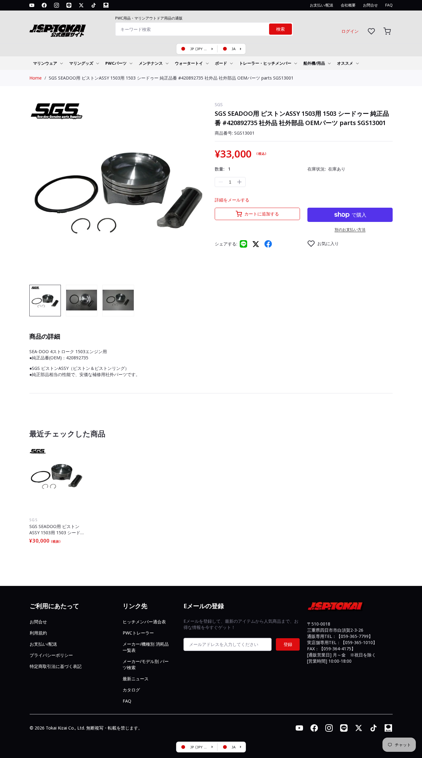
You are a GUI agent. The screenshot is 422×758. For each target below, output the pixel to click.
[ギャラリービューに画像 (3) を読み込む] (118, 300)
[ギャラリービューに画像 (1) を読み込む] (45, 300)
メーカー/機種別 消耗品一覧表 (146, 647)
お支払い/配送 (43, 644)
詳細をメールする (232, 200)
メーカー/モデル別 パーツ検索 (146, 664)
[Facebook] (268, 244)
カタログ (131, 690)
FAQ (127, 701)
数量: (222, 169)
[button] (387, 31)
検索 (280, 29)
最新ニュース (136, 679)
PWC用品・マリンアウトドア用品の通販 (149, 18)
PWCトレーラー (138, 633)
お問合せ (38, 622)
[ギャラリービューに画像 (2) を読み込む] (81, 300)
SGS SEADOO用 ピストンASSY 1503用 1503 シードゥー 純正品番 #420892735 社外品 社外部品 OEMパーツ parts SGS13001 (171, 78)
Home (35, 78)
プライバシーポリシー (51, 655)
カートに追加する (261, 214)
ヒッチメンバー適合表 (144, 622)
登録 (288, 644)
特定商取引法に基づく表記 (56, 666)
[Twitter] (256, 243)
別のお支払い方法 (350, 229)
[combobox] (204, 29)
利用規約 (38, 633)
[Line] (243, 244)
